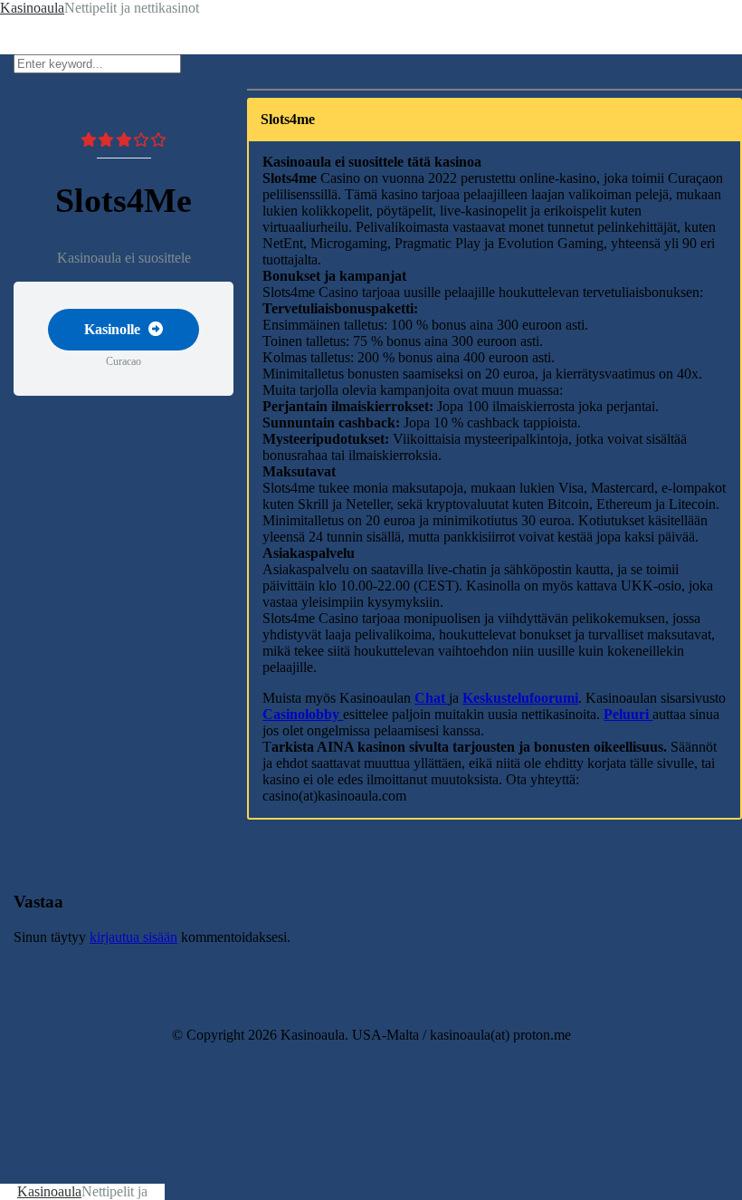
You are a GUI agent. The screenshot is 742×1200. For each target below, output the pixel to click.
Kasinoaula (49, 1191)
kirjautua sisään (133, 937)
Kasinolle (114, 329)
